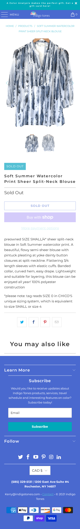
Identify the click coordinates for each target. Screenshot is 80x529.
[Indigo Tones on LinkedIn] (59, 457)
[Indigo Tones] (40, 14)
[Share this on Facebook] (33, 322)
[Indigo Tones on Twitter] (20, 457)
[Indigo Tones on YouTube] (36, 457)
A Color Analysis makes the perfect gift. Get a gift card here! (40, 4)
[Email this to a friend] (57, 322)
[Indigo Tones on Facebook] (28, 457)
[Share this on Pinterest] (45, 322)
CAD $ (37, 470)
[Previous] (7, 83)
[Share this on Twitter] (22, 322)
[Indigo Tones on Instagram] (51, 457)
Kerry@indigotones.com (22, 494)
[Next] (72, 83)
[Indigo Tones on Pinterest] (43, 457)
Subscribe (40, 427)
